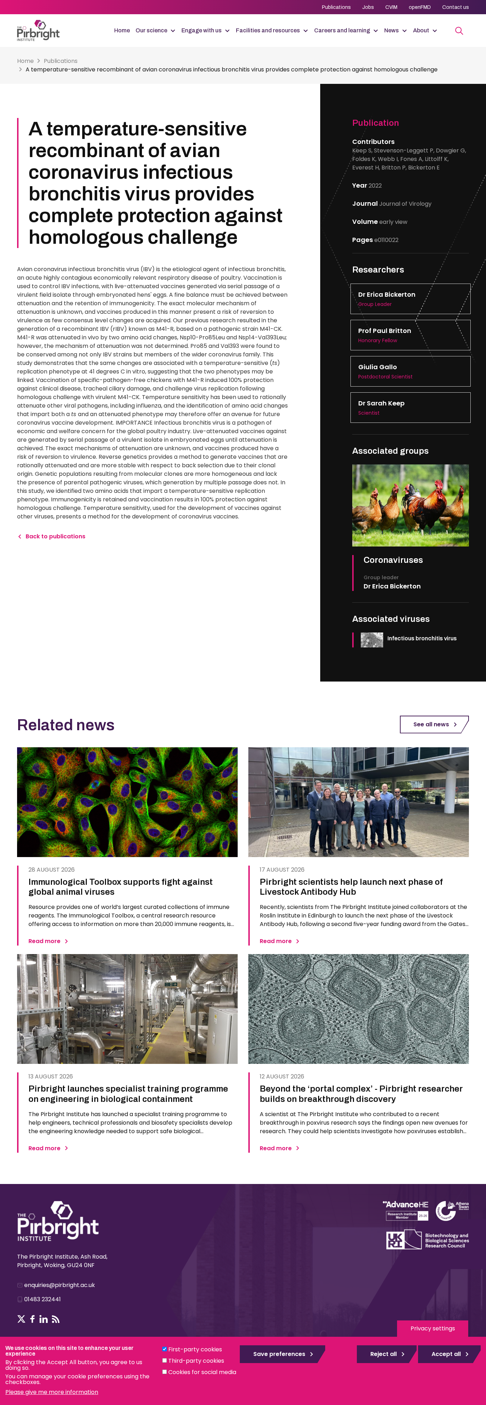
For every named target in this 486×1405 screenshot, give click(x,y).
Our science (151, 30)
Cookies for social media (202, 1372)
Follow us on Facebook (32, 1319)
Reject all (383, 1354)
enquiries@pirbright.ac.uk (59, 1285)
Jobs (368, 7)
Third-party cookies (196, 1361)
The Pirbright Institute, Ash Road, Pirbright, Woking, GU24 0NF (62, 1261)
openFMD (420, 7)
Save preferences (279, 1354)
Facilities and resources (268, 30)
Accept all (446, 1354)
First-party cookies (195, 1349)
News (391, 30)
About (421, 30)
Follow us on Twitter (21, 1319)
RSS (56, 1319)
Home (122, 30)
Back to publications (55, 536)
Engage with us (201, 30)
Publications (336, 7)
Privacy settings (433, 1328)
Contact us (455, 7)
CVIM (391, 7)
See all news (431, 724)
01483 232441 (42, 1299)
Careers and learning (342, 30)
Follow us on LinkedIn (43, 1319)
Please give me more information (51, 1392)
